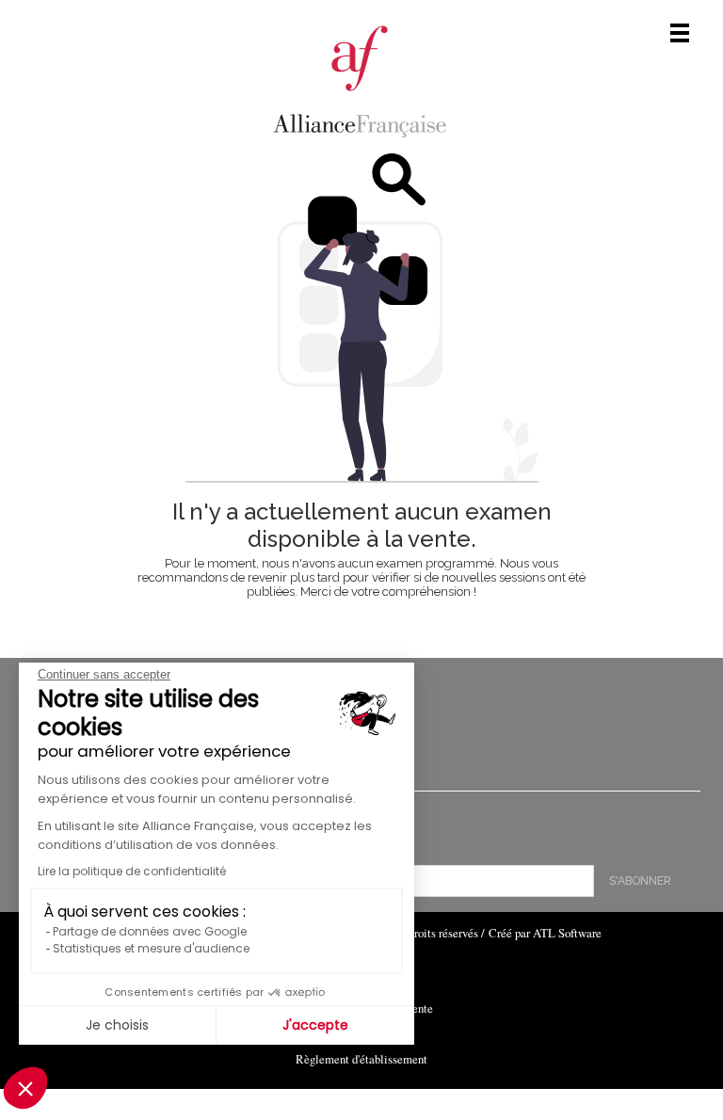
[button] (25, 1088)
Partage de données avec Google (150, 931)
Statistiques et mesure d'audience (151, 948)
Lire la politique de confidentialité (132, 871)
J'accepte (315, 1025)
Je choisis (117, 1025)
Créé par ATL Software (545, 932)
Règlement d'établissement (361, 1058)
